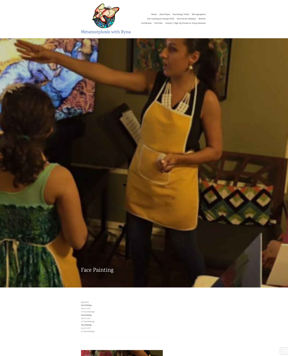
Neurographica (199, 14)
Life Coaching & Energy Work (160, 18)
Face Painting (86, 305)
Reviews (202, 18)
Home (154, 14)
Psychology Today (181, 14)
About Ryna (164, 14)
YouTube (158, 23)
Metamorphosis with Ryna (106, 32)
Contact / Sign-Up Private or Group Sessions (185, 23)
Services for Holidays (186, 18)
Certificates (146, 23)
